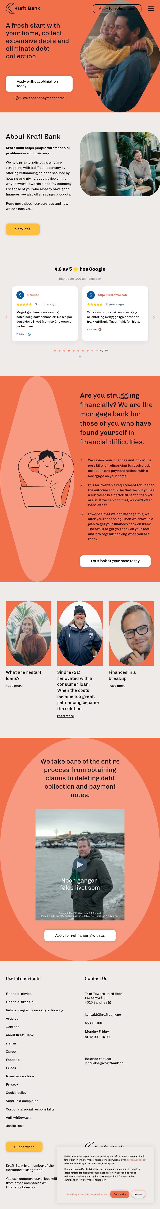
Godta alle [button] (120, 1194)
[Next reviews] (153, 317)
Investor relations (20, 1076)
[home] (23, 8)
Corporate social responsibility (30, 1109)
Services (23, 229)
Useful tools (15, 1126)
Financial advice (19, 994)
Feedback (13, 1060)
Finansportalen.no (20, 1187)
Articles (12, 1018)
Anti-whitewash (18, 1117)
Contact (12, 1027)
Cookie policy (16, 1093)
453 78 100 (93, 1023)
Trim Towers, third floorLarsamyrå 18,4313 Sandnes (103, 998)
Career (11, 1051)
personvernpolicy (136, 1159)
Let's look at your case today (115, 561)
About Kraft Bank (20, 1035)
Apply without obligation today (37, 83)
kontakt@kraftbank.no (103, 1014)
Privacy (12, 1084)
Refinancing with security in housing (34, 1010)
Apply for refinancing (117, 8)
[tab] (54, 350)
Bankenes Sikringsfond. (24, 1170)
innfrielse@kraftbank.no (104, 1063)
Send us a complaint (22, 1101)
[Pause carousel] (80, 356)
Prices (11, 1068)
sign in (11, 1043)
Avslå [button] (138, 1194)
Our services (24, 1147)
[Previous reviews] (6, 317)
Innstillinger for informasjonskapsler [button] (87, 1194)
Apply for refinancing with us (80, 935)
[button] (151, 9)
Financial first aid (20, 1002)
